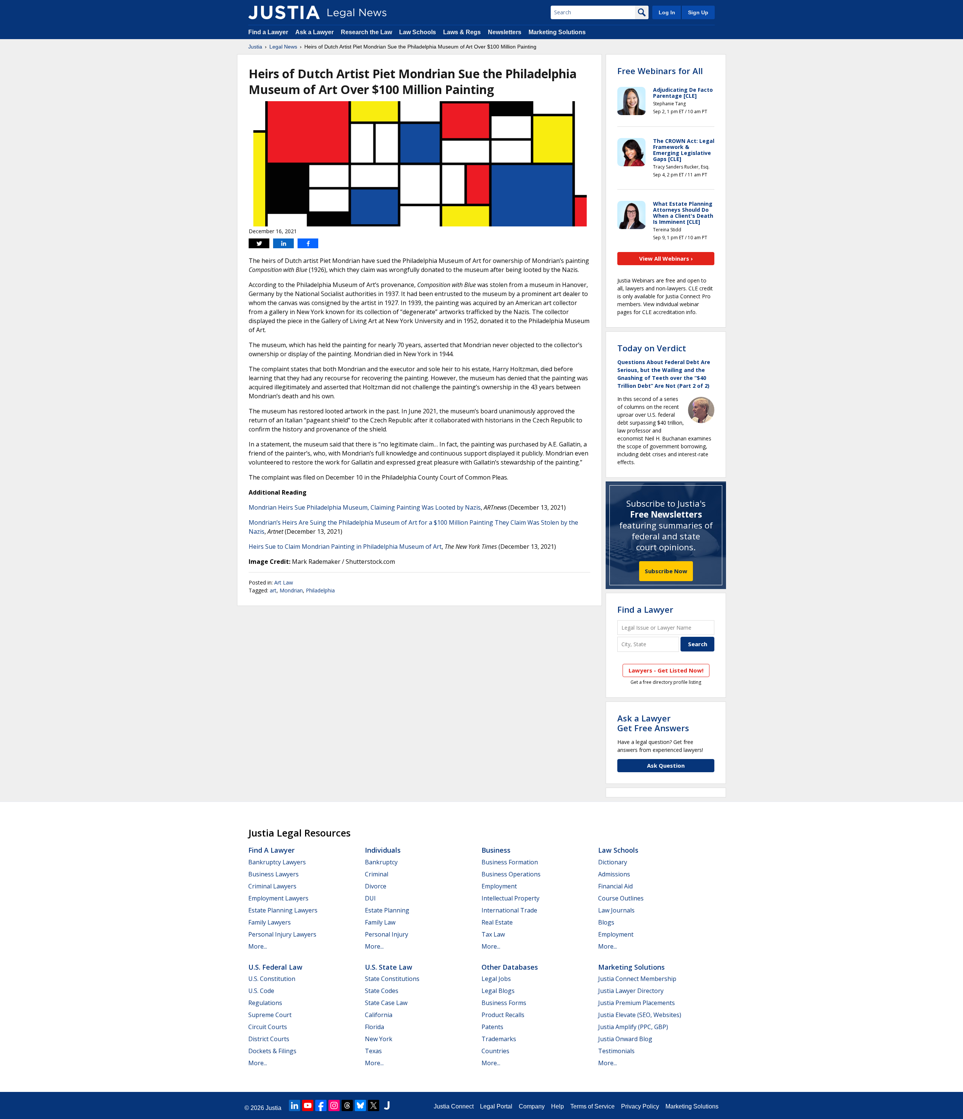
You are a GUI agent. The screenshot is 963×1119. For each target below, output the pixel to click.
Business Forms (504, 1003)
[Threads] (347, 1105)
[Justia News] (284, 12)
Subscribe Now (666, 571)
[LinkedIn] (294, 1105)
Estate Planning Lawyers (282, 910)
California (378, 1015)
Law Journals (616, 910)
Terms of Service (592, 1106)
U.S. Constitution (271, 979)
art (273, 590)
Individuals (383, 850)
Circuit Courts (267, 1027)
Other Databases (510, 967)
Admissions (614, 874)
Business (496, 850)
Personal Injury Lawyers (282, 934)
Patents (492, 1027)
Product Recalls (503, 1015)
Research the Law (366, 32)
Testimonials (616, 1051)
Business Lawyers (273, 874)
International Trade (509, 910)
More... (257, 946)
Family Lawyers (269, 922)
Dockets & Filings (272, 1051)
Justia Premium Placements (636, 1003)
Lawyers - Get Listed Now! (666, 670)
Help (557, 1106)
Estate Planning (387, 910)
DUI (370, 898)
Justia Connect (454, 1106)
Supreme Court (270, 1015)
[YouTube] (307, 1105)
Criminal (376, 874)
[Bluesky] (360, 1105)
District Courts (268, 1039)
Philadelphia (320, 590)
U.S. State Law (388, 967)
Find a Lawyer (268, 32)
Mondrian (291, 590)
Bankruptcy (381, 862)
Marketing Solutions (557, 32)
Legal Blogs (498, 991)
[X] (373, 1105)
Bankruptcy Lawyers (277, 862)
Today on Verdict (651, 348)
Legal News (283, 47)
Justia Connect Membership (637, 979)
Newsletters (504, 32)
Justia (255, 47)
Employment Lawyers (278, 898)
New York (378, 1039)
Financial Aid (615, 886)
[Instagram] (334, 1105)
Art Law (283, 582)
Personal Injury (386, 934)
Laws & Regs (462, 32)
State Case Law (386, 1003)
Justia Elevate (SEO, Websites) (639, 1015)
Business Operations (511, 874)
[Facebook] (321, 1105)
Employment (499, 886)
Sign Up (698, 12)
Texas (373, 1051)
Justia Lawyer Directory (631, 991)
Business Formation (510, 862)
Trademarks (499, 1039)
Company (532, 1106)
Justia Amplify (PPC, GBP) (633, 1027)
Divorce (375, 886)
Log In (667, 12)
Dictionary (612, 862)
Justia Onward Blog (625, 1039)
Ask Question (666, 765)
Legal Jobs (496, 979)
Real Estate (497, 922)
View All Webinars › (666, 258)
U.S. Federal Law (275, 967)
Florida (374, 1027)
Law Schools (417, 32)
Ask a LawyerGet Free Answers (653, 722)
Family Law (380, 922)
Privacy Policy (640, 1106)
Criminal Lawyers (272, 886)
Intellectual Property (510, 898)
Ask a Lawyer (314, 32)
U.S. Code (261, 991)
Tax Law (493, 934)
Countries (495, 1051)
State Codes (381, 991)
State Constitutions (392, 979)
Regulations (265, 1003)
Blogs (606, 922)
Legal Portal (496, 1106)
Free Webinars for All (660, 71)
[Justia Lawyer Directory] (386, 1105)
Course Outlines (621, 898)
